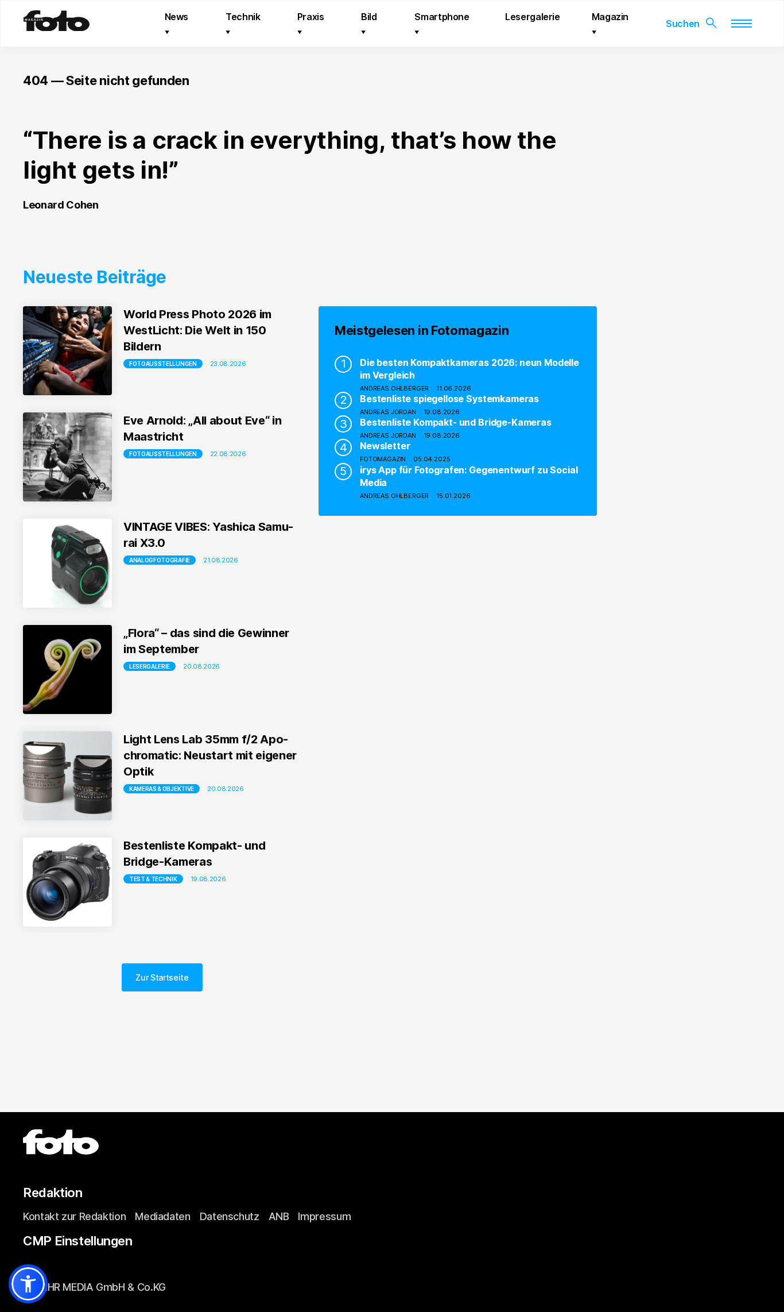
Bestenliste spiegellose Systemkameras (449, 398)
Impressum (324, 1216)
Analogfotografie (159, 560)
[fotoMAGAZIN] (57, 26)
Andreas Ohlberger (394, 388)
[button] (28, 1284)
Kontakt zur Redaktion (74, 1216)
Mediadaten (162, 1216)
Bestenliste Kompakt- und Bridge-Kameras (456, 422)
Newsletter (385, 446)
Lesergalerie (532, 16)
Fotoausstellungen (163, 363)
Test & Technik (153, 878)
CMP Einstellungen (78, 1240)
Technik (243, 16)
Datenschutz (229, 1216)
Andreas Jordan (388, 412)
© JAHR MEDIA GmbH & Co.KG (94, 1287)
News (177, 16)
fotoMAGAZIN (383, 459)
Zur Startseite (162, 977)
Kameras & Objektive (161, 788)
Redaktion (53, 1192)
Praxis (310, 16)
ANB (279, 1216)
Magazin (610, 16)
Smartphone (441, 16)
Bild (369, 16)
